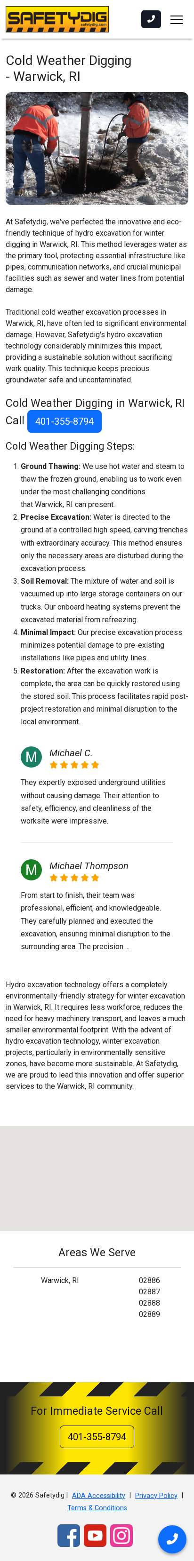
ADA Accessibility (98, 1496)
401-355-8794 (64, 421)
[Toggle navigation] (176, 19)
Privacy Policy (156, 1496)
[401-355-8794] (151, 19)
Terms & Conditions (97, 1508)
